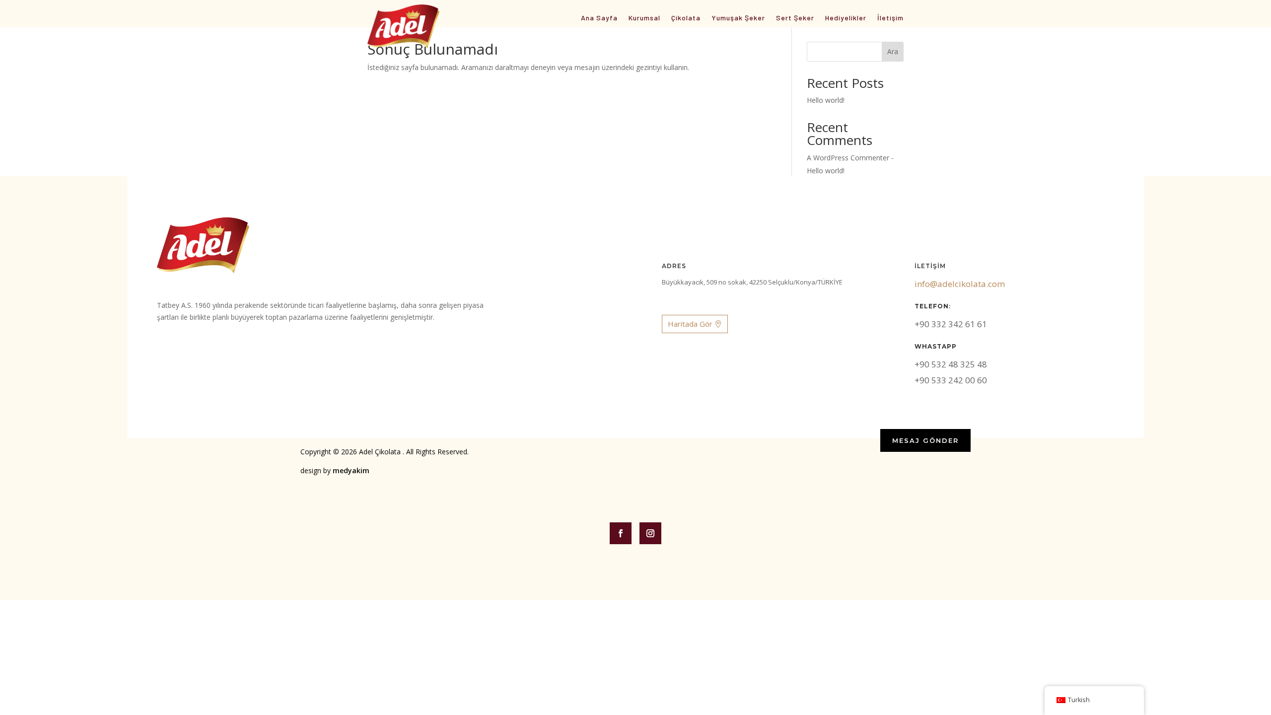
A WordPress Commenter (848, 157)
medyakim (351, 470)
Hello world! (826, 100)
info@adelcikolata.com (960, 283)
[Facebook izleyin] (621, 533)
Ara (892, 51)
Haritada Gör (690, 324)
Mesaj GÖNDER (925, 440)
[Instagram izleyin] (650, 533)
